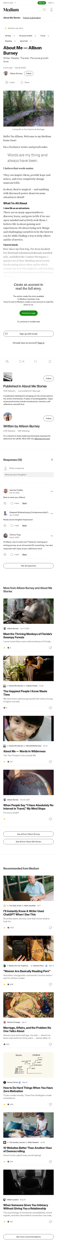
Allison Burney (16, 73)
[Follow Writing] (14, 36)
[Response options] (52, 491)
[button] (28, 109)
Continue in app (28, 313)
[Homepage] (11, 9)
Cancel (36, 477)
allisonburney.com (42, 438)
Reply (24, 503)
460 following (23, 431)
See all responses (28, 565)
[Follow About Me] (31, 41)
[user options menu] (51, 9)
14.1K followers (9, 391)
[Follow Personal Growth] (35, 36)
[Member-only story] (4, 648)
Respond (46, 477)
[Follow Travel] (48, 36)
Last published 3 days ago (29, 391)
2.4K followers (9, 431)
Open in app (8, 3)
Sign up (42, 3)
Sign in (51, 3)
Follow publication (32, 17)
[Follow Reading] (15, 41)
